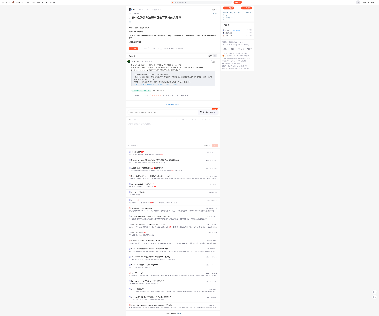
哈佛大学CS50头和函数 (142, 184)
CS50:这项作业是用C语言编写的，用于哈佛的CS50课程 (151, 297)
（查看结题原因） (235, 30)
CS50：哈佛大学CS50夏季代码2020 (144, 265)
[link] (130, 13)
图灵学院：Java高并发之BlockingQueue (145, 241)
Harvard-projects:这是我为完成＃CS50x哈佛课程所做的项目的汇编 (155, 160)
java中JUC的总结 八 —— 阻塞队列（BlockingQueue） (151, 176)
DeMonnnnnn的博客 (135, 307)
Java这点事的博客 (134, 243)
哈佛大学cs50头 (138, 232)
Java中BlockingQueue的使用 (141, 208)
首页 (130, 13)
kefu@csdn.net (238, 45)
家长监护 (248, 58)
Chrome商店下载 (227, 63)
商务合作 (241, 49)
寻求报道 (249, 49)
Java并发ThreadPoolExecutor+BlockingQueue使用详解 (151, 305)
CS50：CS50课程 (137, 289)
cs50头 (135, 200)
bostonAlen (135, 62)
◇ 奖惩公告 (226, 19)
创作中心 (371, 2)
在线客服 (247, 45)
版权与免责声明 (227, 66)
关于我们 (225, 49)
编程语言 (136, 13)
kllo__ (135, 10)
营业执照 (246, 56)
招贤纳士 (233, 49)
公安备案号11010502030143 (233, 56)
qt (130, 21)
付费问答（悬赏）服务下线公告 (232, 13)
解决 (137, 95)
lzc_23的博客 (133, 275)
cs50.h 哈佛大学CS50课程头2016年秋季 (147, 168)
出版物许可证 (243, 66)
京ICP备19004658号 (229, 53)
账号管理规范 (238, 63)
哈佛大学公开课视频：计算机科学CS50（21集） (148, 224)
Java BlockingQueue (138, 273)
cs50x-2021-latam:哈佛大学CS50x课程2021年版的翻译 (151, 257)
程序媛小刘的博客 (134, 211)
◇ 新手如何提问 (228, 17)
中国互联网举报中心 (228, 61)
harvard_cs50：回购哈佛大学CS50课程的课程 (148, 281)
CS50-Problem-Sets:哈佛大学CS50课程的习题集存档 (150, 216)
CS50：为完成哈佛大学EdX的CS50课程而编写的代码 (150, 249)
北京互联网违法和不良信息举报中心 (233, 58)
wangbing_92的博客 (135, 178)
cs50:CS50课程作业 (138, 192)
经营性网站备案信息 (242, 53)
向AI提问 (247, 8)
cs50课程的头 (137, 152)
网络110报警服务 (241, 61)
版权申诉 (235, 66)
